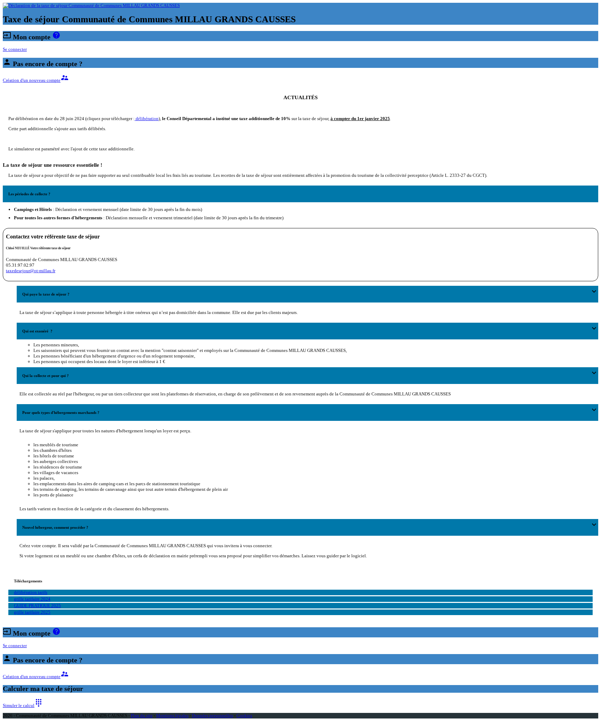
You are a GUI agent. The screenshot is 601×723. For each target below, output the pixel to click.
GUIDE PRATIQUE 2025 (37, 605)
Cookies (244, 715)
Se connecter (15, 49)
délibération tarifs (30, 592)
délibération (147, 118)
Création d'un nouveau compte (36, 80)
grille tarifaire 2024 (32, 599)
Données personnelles (212, 715)
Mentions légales (172, 715)
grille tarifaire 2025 (32, 612)
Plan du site (142, 715)
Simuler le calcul (23, 705)
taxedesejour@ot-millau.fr (30, 270)
